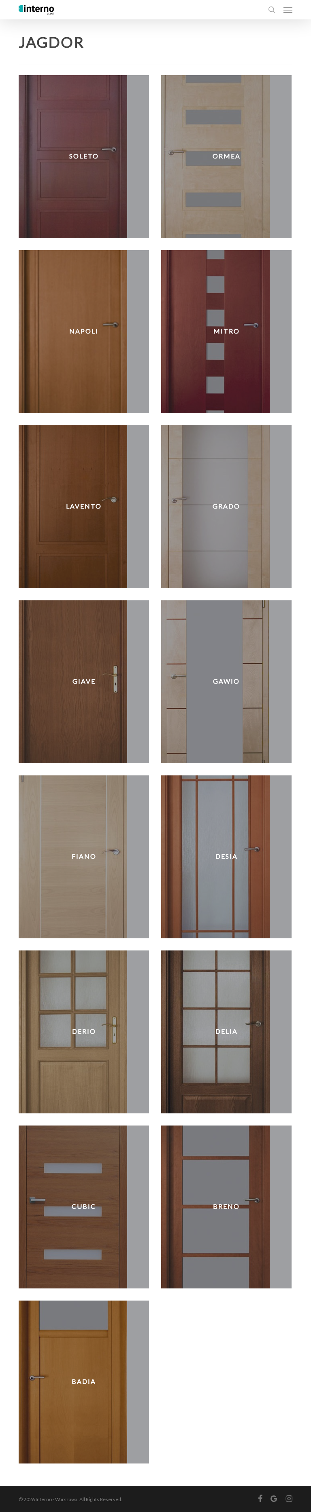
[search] (271, 10)
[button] (287, 10)
